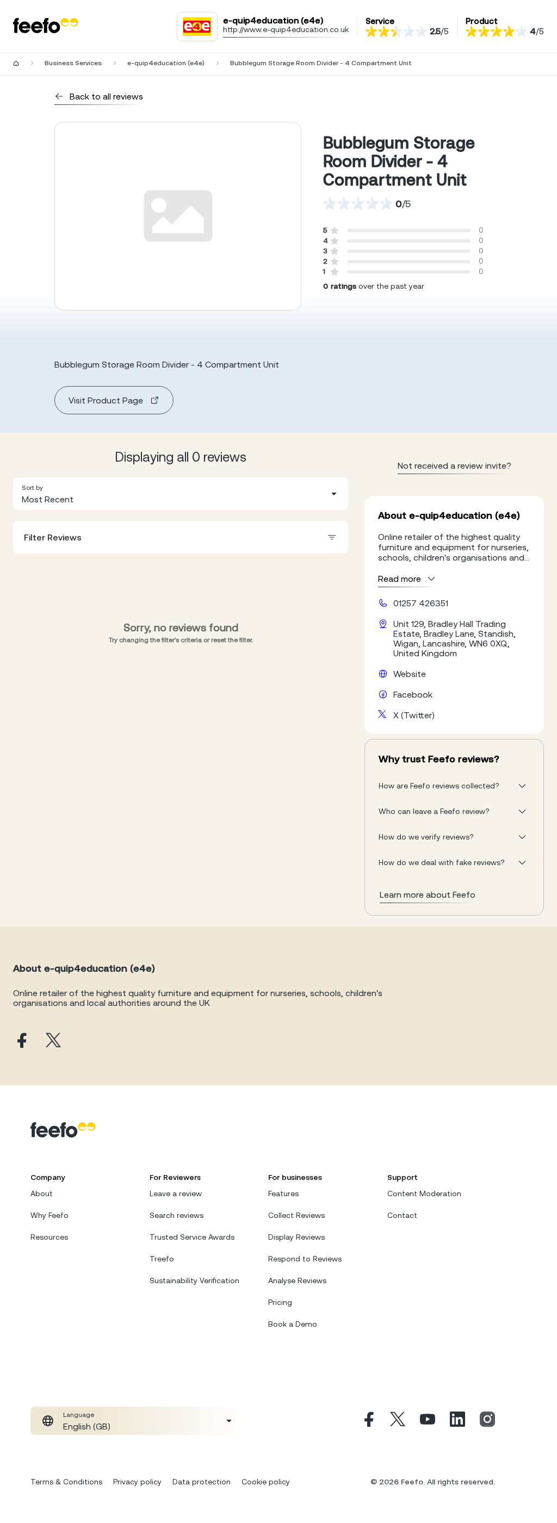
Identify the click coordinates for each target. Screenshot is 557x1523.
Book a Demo (292, 1324)
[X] (397, 1421)
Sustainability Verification (194, 1280)
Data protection (201, 1481)
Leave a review (176, 1193)
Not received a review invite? (454, 465)
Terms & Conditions (66, 1481)
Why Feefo (49, 1215)
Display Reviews (296, 1237)
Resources (49, 1237)
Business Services (73, 63)
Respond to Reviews (305, 1258)
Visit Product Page (106, 400)
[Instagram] (487, 1421)
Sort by (32, 488)
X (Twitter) (414, 715)
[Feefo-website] (45, 26)
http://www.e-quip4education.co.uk (286, 29)
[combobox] (180, 493)
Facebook (412, 694)
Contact (402, 1215)
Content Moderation (424, 1193)
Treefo (162, 1258)
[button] (180, 493)
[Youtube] (427, 1421)
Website (409, 674)
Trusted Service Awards (192, 1237)
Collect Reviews (296, 1215)
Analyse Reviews (297, 1280)
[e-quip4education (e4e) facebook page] (20, 1041)
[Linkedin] (457, 1421)
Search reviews (176, 1215)
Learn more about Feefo (427, 894)
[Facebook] (367, 1421)
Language (78, 1415)
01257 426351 (420, 603)
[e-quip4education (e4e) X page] (53, 1041)
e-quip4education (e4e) (166, 63)
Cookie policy (266, 1481)
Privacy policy (137, 1481)
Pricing (280, 1302)
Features (283, 1193)
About (41, 1193)
